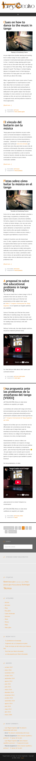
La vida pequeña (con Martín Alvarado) (16, 654)
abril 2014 (8, 712)
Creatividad (18, 582)
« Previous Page (9, 528)
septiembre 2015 (10, 678)
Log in (22, 758)
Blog (6, 608)
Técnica (7, 588)
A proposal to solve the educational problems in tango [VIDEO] (16, 285)
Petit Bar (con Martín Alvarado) (14, 651)
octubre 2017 (9, 667)
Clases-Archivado (10, 613)
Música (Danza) (18, 170)
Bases (16, 517)
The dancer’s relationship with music (18, 733)
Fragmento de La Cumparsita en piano (16, 643)
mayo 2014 (8, 709)
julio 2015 (8, 684)
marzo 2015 (8, 689)
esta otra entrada (22, 144)
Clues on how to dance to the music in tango (17, 25)
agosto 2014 (8, 703)
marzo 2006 (8, 715)
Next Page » (12, 531)
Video (21, 515)
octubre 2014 (9, 698)
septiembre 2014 (10, 701)
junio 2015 (8, 687)
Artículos (16, 169)
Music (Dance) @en (20, 111)
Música (7, 622)
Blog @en (8, 611)
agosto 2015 (8, 681)
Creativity (23, 582)
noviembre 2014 (9, 695)
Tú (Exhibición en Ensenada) (13, 641)
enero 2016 (8, 670)
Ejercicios (7, 616)
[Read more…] (7, 105)
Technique (26, 584)
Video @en (22, 376)
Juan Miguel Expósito (11, 728)
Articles (16, 110)
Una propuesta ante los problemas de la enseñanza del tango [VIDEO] (17, 393)
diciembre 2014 (9, 692)
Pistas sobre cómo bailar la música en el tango (17, 184)
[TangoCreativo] (18, 8)
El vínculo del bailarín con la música (13, 125)
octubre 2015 (9, 675)
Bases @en (17, 378)
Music (6, 619)
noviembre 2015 (9, 673)
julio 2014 (8, 706)
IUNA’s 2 (7, 303)
